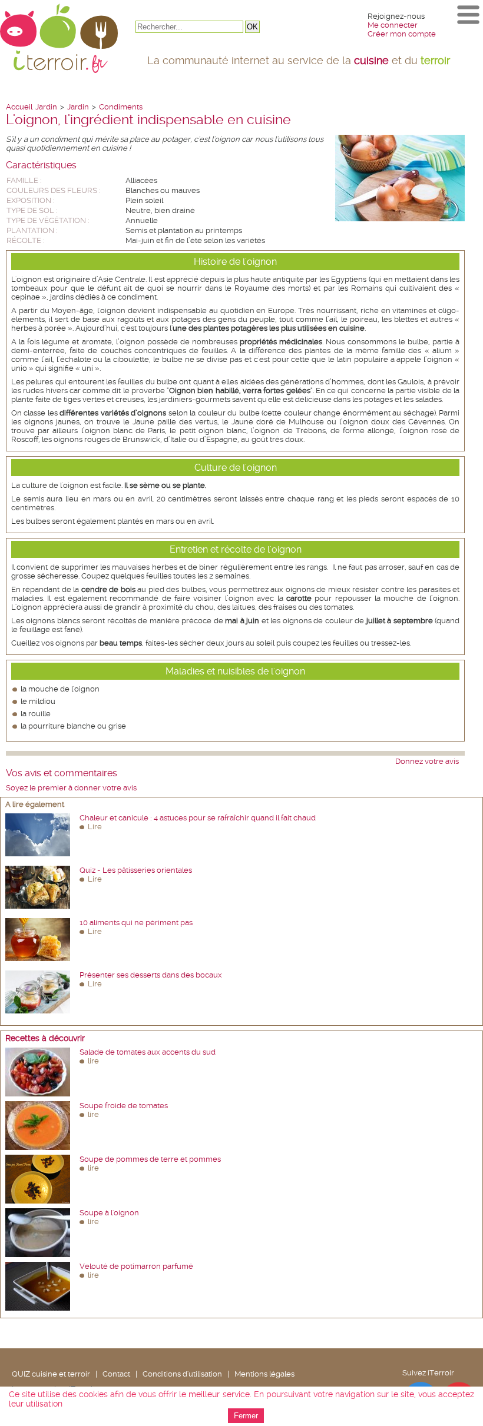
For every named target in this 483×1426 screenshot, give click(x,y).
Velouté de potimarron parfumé (136, 1266)
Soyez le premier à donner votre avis (71, 787)
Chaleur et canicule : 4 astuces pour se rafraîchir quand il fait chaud (198, 817)
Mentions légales (264, 1374)
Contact (116, 1374)
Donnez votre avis (427, 761)
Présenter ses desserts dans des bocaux (151, 974)
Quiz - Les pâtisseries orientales (136, 870)
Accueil (19, 106)
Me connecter (393, 25)
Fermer (246, 1415)
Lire (95, 826)
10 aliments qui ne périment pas (136, 922)
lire (93, 1060)
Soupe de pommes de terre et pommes (150, 1159)
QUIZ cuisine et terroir (51, 1374)
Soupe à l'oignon (109, 1212)
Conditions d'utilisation (182, 1374)
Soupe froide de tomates (124, 1105)
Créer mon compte (402, 33)
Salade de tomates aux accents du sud (148, 1052)
